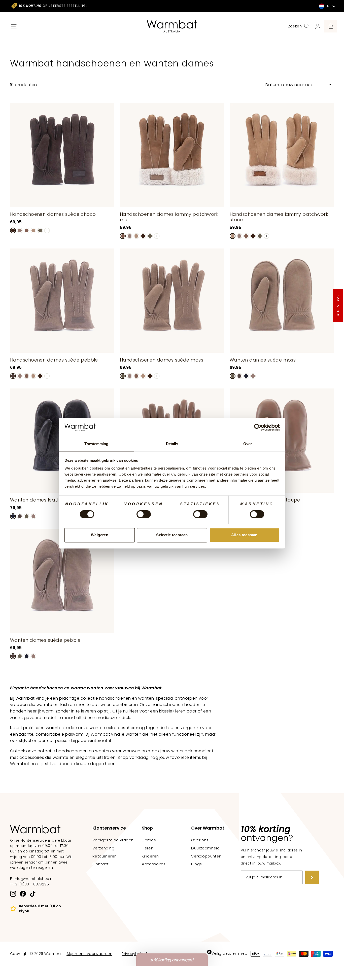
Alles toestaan (244, 535)
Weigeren (99, 535)
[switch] (143, 514)
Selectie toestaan (172, 535)
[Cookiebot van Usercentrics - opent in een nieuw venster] (258, 427)
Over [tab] (247, 444)
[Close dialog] (265, 416)
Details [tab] (172, 444)
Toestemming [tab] (96, 444)
